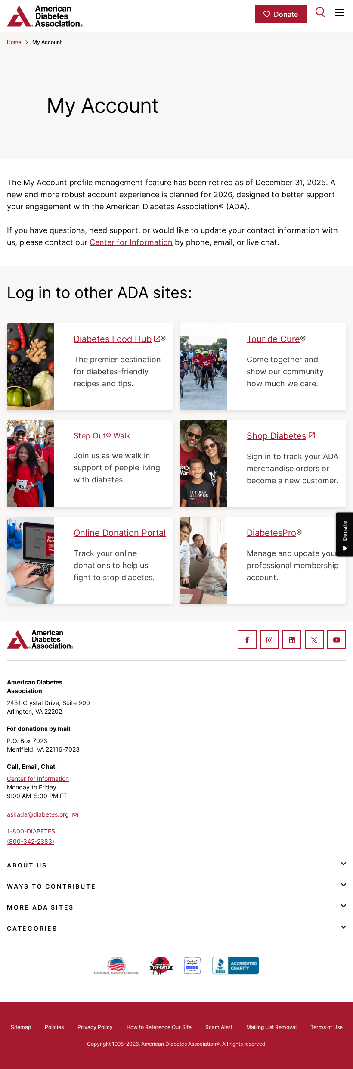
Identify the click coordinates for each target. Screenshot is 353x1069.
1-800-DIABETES (31, 831)
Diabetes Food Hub (113, 339)
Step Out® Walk (102, 435)
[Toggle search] (320, 12)
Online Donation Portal (120, 533)
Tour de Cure (273, 339)
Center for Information (131, 242)
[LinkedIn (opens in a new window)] (291, 640)
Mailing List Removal (271, 1027)
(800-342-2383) (30, 841)
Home (14, 42)
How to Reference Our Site (159, 1027)
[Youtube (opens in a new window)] (336, 640)
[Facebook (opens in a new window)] (247, 640)
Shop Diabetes (276, 436)
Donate (286, 14)
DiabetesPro (271, 533)
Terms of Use (326, 1027)
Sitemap (21, 1027)
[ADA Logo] (63, 16)
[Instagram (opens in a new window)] (269, 640)
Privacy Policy (95, 1027)
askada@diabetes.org (38, 814)
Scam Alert (218, 1027)
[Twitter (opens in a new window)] (314, 640)
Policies (54, 1027)
